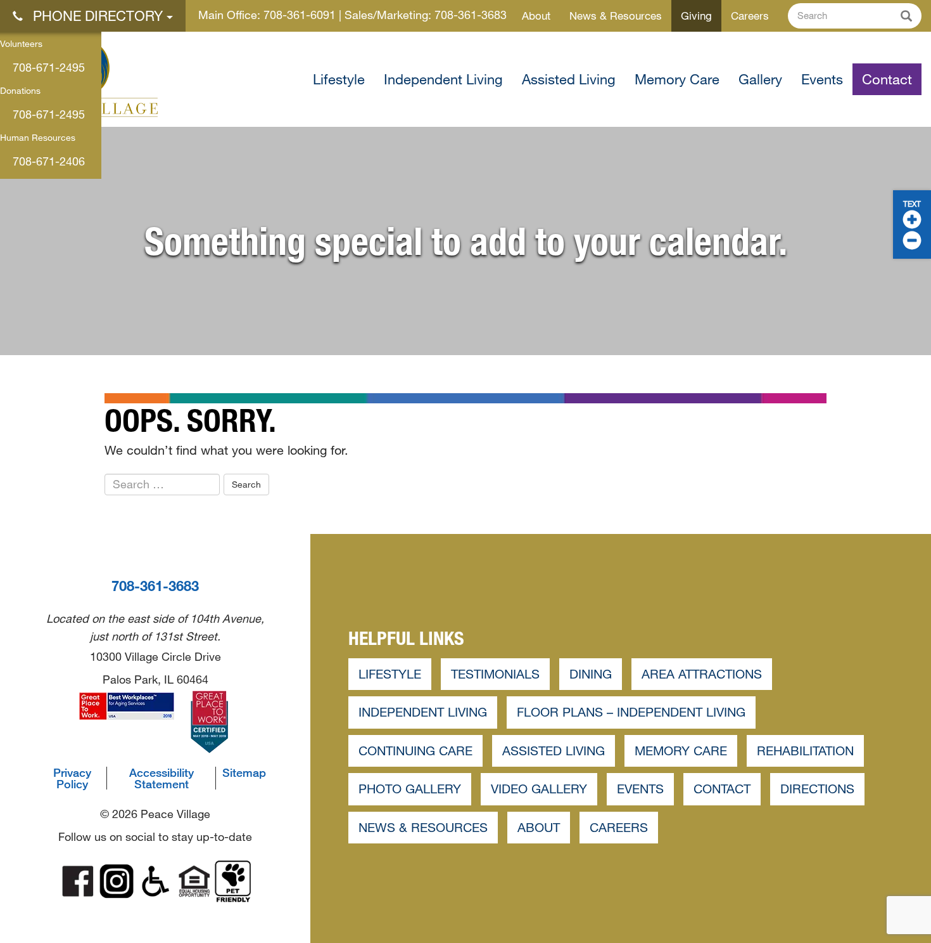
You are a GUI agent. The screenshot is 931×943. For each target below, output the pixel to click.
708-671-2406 (49, 161)
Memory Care (677, 79)
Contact (887, 79)
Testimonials (495, 674)
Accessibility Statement (161, 778)
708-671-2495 (49, 67)
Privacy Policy (72, 778)
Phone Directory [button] (98, 15)
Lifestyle (339, 79)
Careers (750, 15)
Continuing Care (415, 750)
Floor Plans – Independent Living (631, 712)
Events (822, 79)
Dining (590, 674)
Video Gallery (539, 788)
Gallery (760, 79)
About (536, 15)
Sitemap (244, 772)
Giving (696, 15)
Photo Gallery (409, 788)
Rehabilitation (805, 750)
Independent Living (443, 79)
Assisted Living (569, 79)
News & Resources (615, 15)
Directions (817, 788)
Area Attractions (702, 674)
